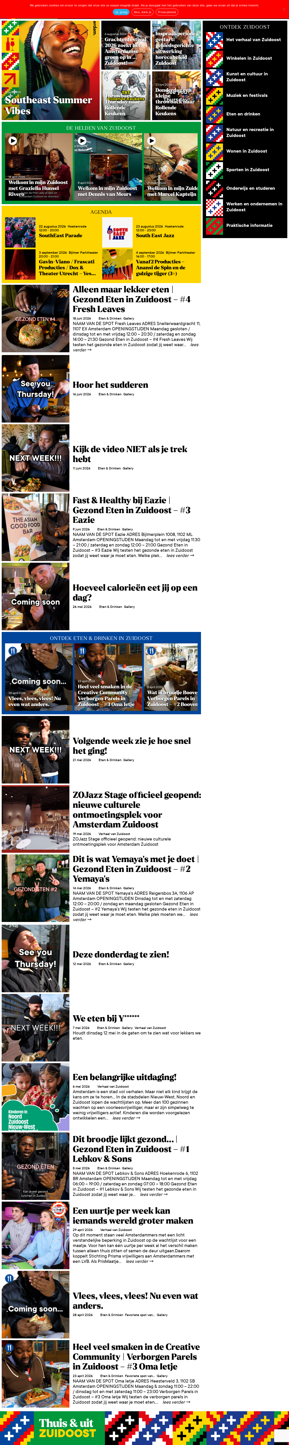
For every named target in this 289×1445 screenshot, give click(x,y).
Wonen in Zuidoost (246, 151)
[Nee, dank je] (284, 9)
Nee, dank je (142, 12)
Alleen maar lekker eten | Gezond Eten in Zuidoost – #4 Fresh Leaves (132, 299)
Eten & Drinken (110, 318)
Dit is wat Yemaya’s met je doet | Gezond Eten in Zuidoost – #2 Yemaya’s (136, 869)
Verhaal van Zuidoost (114, 834)
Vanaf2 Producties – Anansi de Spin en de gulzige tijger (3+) (160, 267)
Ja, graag (121, 12)
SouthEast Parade (60, 235)
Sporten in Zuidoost (247, 169)
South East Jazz (155, 235)
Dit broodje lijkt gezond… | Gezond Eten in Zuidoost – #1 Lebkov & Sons (131, 1149)
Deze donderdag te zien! (121, 954)
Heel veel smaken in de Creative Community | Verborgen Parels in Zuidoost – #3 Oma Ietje (136, 1357)
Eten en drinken (243, 114)
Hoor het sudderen (110, 385)
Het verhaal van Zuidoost (253, 39)
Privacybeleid (167, 12)
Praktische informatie (249, 225)
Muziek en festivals (247, 95)
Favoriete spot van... (140, 1315)
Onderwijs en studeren (250, 188)
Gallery (128, 318)
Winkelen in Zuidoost (249, 58)
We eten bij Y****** (106, 1018)
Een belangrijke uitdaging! (125, 1077)
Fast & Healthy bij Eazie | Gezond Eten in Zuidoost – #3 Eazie (131, 510)
